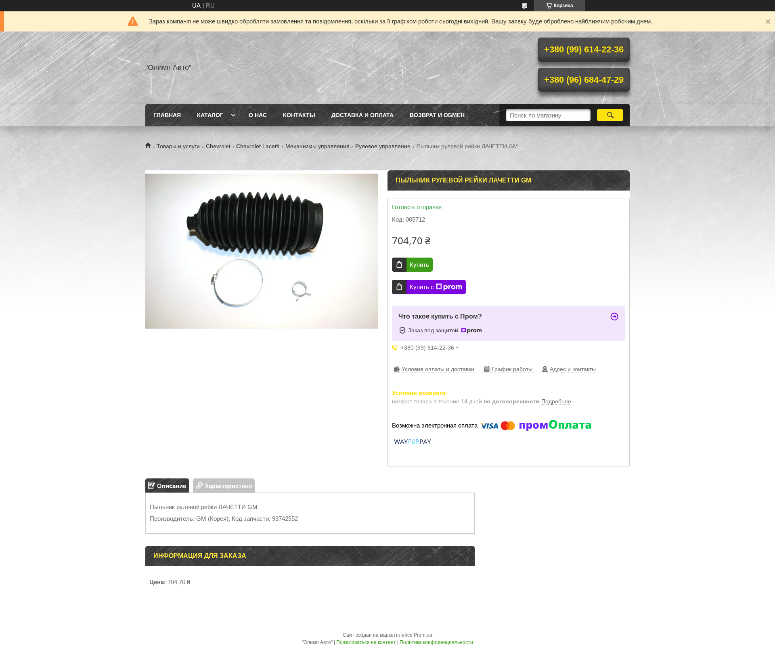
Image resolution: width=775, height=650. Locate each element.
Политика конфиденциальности (436, 642)
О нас (258, 115)
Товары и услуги (178, 146)
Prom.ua (423, 635)
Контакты (299, 115)
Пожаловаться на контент (366, 642)
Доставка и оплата (362, 115)
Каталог (210, 115)
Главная (167, 115)
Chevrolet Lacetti (257, 146)
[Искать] (610, 115)
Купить (419, 264)
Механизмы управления (317, 146)
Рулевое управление (383, 146)
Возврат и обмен (437, 115)
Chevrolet (218, 146)
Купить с (422, 286)
